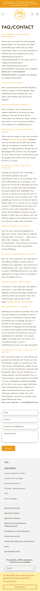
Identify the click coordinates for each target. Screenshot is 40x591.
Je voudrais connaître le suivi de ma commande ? (16, 166)
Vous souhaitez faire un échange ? (15, 306)
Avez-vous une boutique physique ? (16, 104)
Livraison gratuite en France (15, 473)
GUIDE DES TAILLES (12, 536)
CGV (6, 493)
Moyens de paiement (12, 483)
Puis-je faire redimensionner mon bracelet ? (19, 254)
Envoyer (8, 448)
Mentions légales (10, 499)
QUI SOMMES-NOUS (12, 551)
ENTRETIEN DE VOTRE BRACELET (17, 531)
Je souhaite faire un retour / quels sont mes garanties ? (19, 351)
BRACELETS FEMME (11, 513)
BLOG (6, 546)
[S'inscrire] (33, 568)
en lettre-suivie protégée (13, 478)
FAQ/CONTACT (10, 468)
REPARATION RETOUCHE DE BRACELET (19, 541)
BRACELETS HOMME (12, 518)
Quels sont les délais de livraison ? (16, 226)
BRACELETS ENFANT (12, 508)
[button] (2, 14)
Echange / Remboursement (14, 488)
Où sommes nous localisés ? (13, 82)
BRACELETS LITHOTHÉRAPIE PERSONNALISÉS (15, 524)
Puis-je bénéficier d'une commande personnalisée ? (16, 35)
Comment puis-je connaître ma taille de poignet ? (17, 130)
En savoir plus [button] (10, 581)
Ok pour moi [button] (20, 587)
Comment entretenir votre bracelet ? (16, 282)
